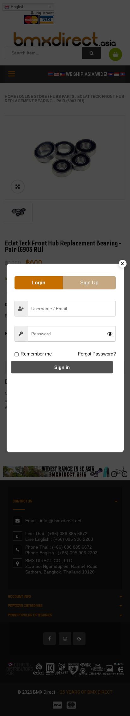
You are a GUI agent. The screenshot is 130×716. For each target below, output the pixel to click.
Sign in (62, 367)
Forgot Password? (97, 353)
